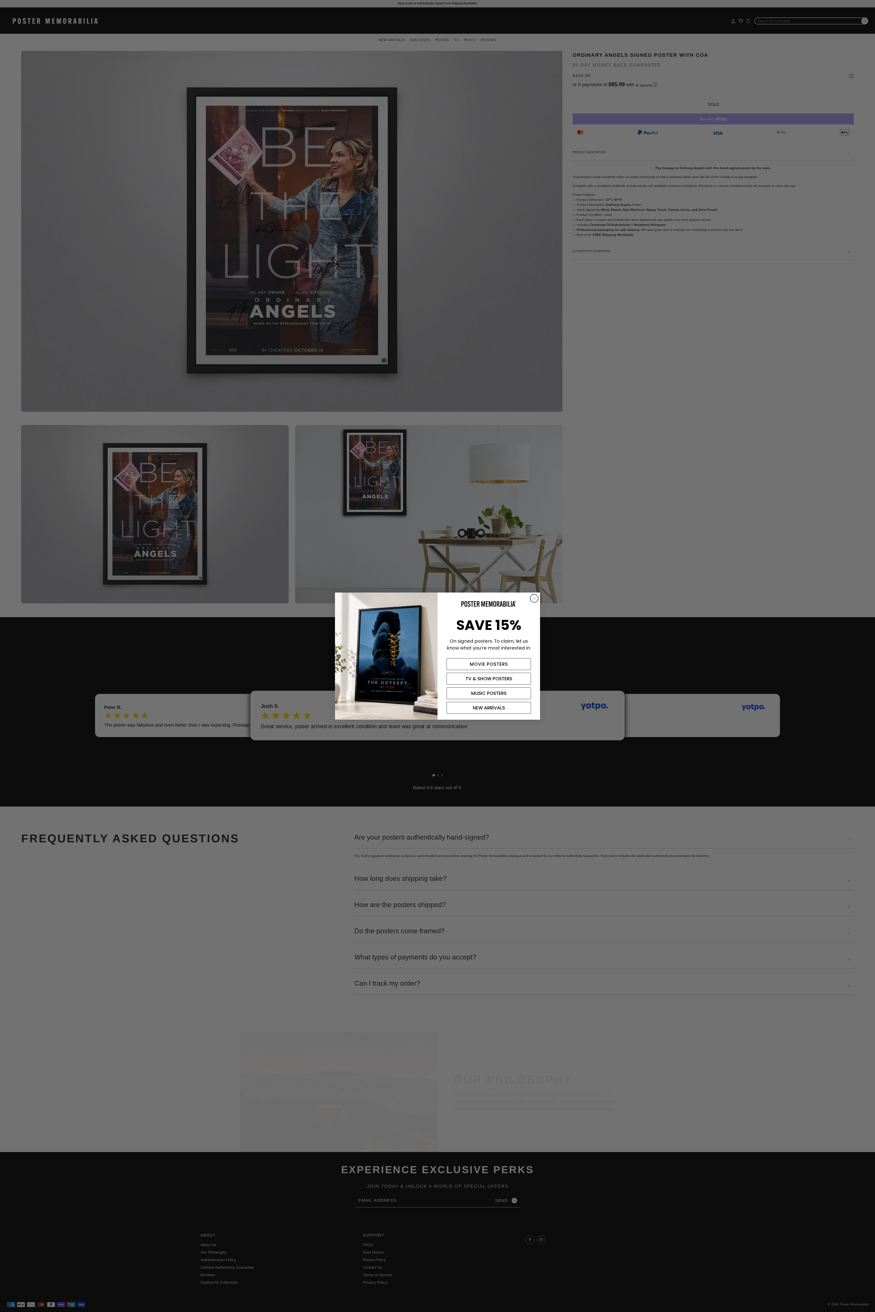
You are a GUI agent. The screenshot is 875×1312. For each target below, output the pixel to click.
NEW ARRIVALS (489, 708)
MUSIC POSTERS (489, 693)
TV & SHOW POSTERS (489, 678)
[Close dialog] (534, 598)
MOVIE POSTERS (489, 664)
